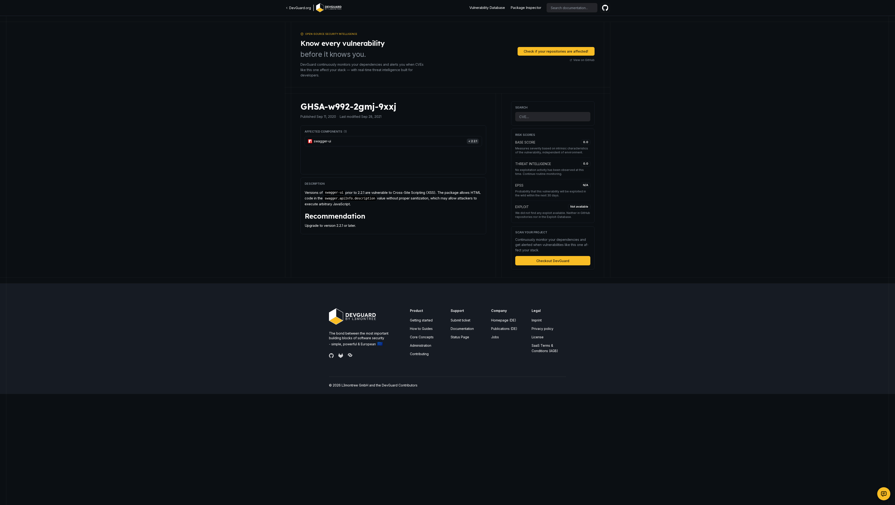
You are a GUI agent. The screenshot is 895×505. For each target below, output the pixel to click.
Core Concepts (422, 337)
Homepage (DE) (503, 320)
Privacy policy (542, 329)
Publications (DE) (504, 329)
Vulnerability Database (487, 7)
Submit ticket (460, 320)
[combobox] (572, 7)
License (538, 337)
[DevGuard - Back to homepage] (328, 7)
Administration (420, 345)
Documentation (462, 329)
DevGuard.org (300, 8)
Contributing (419, 354)
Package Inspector (526, 7)
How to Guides (421, 329)
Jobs (495, 337)
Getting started (421, 320)
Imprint (537, 320)
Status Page (460, 337)
